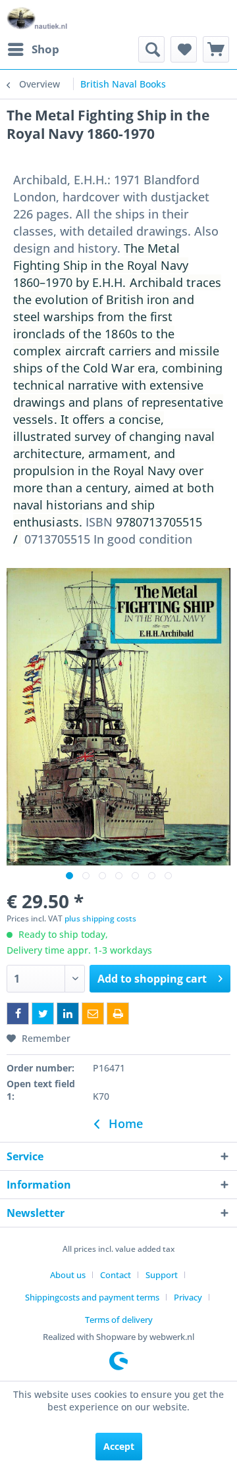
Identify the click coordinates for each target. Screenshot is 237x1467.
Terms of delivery (119, 1319)
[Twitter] (42, 1013)
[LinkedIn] (67, 1013)
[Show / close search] (151, 49)
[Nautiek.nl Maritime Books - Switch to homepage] (37, 18)
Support (161, 1275)
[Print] (117, 1013)
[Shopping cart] (216, 49)
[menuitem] (33, 49)
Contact (115, 1275)
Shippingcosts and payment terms (92, 1297)
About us (68, 1275)
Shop (45, 49)
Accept (118, 1446)
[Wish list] (184, 49)
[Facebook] (17, 1013)
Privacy (188, 1297)
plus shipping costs (100, 918)
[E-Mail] (92, 1013)
